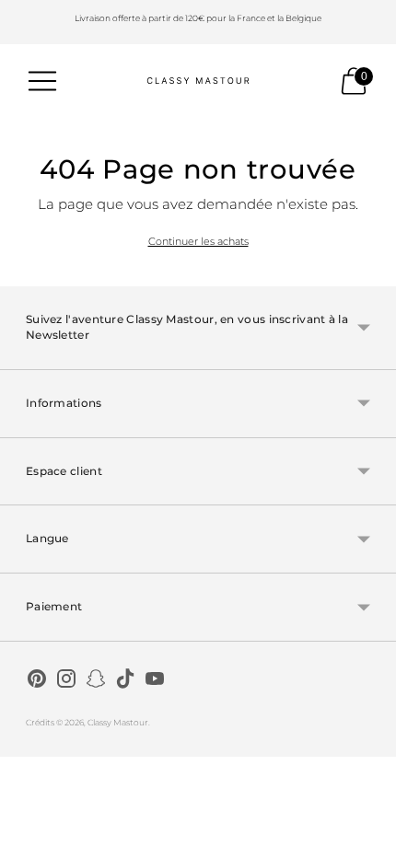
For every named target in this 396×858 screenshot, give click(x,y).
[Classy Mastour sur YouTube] (155, 681)
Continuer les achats (198, 241)
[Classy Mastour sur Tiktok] (125, 681)
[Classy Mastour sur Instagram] (66, 681)
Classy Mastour (117, 722)
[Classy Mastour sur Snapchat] (96, 681)
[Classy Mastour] (198, 80)
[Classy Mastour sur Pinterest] (37, 681)
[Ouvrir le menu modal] (42, 81)
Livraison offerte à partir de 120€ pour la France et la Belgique (198, 18)
